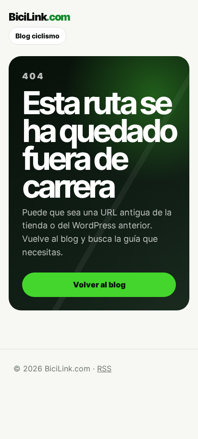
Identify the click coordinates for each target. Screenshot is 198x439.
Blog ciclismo (37, 36)
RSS (104, 368)
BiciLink (39, 17)
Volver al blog (99, 284)
